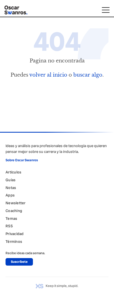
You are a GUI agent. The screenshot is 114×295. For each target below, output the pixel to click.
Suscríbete (19, 261)
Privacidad (15, 233)
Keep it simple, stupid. (62, 286)
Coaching (14, 210)
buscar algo (87, 75)
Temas (11, 218)
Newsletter (16, 202)
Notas (11, 187)
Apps (10, 195)
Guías (10, 179)
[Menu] (106, 10)
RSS (9, 225)
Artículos (13, 172)
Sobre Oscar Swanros (22, 160)
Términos (14, 241)
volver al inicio (48, 75)
